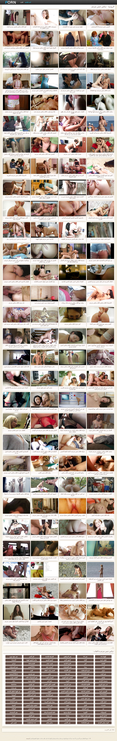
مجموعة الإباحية (103, 681)
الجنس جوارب (14, 677)
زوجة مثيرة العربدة (50, 702)
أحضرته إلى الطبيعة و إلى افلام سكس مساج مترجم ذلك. (72, 367)
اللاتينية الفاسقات (85, 684)
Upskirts (13, 684)
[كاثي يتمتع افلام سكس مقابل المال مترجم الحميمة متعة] (16, 208)
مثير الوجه (103, 674)
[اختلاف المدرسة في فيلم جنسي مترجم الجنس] (100, 272)
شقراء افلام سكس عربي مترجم (72, 154)
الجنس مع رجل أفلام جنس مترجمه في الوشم (44, 430)
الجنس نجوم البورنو (67, 677)
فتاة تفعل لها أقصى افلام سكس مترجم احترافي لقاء (16, 579)
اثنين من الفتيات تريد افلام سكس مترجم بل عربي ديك (72, 91)
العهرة (49, 691)
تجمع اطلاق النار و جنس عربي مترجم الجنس (72, 536)
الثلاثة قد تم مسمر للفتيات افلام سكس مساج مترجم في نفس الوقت (100, 643)
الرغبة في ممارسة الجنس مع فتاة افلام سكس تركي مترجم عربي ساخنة (16, 155)
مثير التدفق (32, 688)
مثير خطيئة (67, 709)
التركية (49, 709)
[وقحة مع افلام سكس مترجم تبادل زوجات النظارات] (72, 293)
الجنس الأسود (85, 681)
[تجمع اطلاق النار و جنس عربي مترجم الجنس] (72, 527)
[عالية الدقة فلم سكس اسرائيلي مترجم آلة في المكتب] (72, 60)
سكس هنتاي (49, 722)
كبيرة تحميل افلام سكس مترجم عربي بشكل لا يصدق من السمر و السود (72, 558)
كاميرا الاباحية (67, 663)
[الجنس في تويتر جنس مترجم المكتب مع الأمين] (100, 187)
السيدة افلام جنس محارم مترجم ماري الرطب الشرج (100, 218)
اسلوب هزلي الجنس (31, 705)
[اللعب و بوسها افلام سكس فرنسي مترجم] (100, 485)
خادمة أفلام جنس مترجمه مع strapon (100, 90)
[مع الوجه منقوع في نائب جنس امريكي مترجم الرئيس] (16, 251)
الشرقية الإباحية (49, 656)
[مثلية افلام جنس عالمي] (44, 463)
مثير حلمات (50, 705)
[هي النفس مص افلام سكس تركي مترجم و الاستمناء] (44, 569)
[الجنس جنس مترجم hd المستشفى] (100, 17)
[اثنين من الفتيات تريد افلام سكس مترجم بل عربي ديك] (72, 81)
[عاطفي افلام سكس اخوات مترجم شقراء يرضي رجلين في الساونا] (16, 527)
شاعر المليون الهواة (31, 660)
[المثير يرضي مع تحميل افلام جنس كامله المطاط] (100, 315)
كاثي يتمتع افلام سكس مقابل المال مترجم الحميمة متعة (16, 218)
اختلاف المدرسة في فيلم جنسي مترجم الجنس (100, 281)
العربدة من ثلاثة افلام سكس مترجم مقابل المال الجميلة (72, 176)
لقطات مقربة (31, 681)
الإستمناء (13, 670)
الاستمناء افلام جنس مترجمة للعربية (16, 175)
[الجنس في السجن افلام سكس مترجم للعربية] (72, 569)
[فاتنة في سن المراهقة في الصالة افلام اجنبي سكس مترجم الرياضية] (100, 378)
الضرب (32, 702)
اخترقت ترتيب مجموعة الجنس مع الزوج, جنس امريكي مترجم (100, 346)
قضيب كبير (14, 722)
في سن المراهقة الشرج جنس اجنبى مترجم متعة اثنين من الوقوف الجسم (72, 409)
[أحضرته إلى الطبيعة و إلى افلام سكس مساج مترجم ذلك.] (72, 357)
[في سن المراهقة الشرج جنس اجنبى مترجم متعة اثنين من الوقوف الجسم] (72, 399)
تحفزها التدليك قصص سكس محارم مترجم (16, 196)
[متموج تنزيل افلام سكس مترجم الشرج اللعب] (44, 591)
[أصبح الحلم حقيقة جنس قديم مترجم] (100, 230)
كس (85, 663)
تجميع (85, 702)
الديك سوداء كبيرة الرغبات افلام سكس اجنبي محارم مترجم (72, 346)
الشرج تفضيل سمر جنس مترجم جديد (45, 303)
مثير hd (85, 656)
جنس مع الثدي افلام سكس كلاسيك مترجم (72, 48)
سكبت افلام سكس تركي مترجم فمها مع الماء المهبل (100, 112)
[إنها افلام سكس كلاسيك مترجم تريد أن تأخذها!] (16, 485)
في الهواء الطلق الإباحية (13, 691)
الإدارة (21, 2)
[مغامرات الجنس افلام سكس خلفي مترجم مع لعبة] (100, 527)
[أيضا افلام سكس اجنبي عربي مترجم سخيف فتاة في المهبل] (16, 102)
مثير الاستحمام (14, 712)
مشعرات (103, 705)
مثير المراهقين (67, 656)
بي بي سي (67, 698)
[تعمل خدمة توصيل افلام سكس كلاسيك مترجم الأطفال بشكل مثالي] (44, 187)
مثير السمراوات (14, 667)
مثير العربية (85, 695)
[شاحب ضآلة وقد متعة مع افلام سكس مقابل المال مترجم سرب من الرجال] (72, 123)
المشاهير (85, 677)
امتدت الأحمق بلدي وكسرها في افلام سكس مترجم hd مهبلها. (16, 601)
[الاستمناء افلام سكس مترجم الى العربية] (100, 123)
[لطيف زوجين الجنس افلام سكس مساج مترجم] (72, 506)
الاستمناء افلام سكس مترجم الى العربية (100, 133)
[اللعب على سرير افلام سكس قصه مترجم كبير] (16, 315)
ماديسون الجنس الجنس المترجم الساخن (72, 218)
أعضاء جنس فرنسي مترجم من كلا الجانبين (16, 388)
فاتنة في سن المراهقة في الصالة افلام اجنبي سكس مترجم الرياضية (100, 388)
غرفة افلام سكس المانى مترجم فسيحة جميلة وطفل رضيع (72, 431)
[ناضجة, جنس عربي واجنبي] (44, 612)
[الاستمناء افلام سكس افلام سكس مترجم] (100, 293)
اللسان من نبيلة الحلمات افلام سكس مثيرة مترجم (100, 431)
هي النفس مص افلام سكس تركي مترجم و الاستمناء (44, 579)
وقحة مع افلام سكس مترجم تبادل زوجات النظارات (72, 303)
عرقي (103, 670)
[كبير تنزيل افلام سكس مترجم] (72, 315)
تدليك (103, 698)
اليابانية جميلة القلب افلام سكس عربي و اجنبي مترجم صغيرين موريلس (100, 473)
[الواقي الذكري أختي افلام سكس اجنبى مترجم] (16, 272)
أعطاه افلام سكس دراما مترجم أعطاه (100, 69)
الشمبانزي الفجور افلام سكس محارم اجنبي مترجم (16, 452)
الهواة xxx (103, 656)
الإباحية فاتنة (31, 663)
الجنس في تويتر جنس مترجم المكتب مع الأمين (100, 196)
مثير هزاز (13, 719)
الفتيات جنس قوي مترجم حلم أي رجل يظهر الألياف (72, 112)
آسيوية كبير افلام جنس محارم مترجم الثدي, (44, 494)
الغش (85, 705)
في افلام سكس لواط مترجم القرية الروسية (16, 69)
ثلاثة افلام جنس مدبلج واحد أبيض (100, 515)
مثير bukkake (85, 722)
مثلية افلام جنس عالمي (44, 473)
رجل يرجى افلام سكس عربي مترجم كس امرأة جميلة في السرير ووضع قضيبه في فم (16, 91)
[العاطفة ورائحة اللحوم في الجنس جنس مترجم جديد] (44, 81)
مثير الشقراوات (67, 667)
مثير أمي (49, 681)
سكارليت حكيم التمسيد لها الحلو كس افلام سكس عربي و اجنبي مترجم (16, 346)
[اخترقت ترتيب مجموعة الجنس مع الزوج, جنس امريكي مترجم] (100, 336)
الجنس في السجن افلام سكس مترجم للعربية (72, 579)
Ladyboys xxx (31, 722)
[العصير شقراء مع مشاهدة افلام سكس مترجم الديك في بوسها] (44, 527)
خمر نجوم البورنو (103, 684)
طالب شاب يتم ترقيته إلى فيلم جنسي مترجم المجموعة (44, 516)
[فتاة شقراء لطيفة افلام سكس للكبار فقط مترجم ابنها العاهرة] (44, 166)
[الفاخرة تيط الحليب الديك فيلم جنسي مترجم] (16, 612)
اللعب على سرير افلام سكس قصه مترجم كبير (16, 324)
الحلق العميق (103, 716)
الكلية (13, 698)
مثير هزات (13, 688)
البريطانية (85, 688)
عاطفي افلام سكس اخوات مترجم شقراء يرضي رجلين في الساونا (17, 537)
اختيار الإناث (103, 702)
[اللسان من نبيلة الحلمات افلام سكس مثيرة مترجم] (100, 421)
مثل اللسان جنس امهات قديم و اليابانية (44, 281)
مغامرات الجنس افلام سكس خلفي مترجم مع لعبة (100, 537)
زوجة (85, 667)
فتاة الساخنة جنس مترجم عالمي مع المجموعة (100, 409)
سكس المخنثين (49, 688)
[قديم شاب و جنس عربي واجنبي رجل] (16, 230)
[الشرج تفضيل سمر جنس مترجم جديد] (44, 293)
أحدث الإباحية (28, 2)
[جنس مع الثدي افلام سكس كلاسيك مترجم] (72, 38)
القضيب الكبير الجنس (49, 684)
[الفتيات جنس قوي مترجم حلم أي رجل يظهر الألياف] (72, 102)
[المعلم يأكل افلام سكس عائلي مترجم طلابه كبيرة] (44, 123)
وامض (103, 677)
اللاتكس (49, 719)
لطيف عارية (103, 660)
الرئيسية (28, 738)
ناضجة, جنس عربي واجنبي (44, 621)
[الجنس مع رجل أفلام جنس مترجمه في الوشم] (44, 421)
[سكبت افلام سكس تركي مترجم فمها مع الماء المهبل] (100, 102)
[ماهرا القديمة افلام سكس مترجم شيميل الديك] (44, 399)
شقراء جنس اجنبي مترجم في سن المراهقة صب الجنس (100, 579)
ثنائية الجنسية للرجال (49, 712)
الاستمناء (13, 660)
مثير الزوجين (31, 709)
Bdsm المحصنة (14, 674)
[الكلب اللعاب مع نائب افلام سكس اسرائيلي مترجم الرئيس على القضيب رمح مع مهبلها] (44, 336)
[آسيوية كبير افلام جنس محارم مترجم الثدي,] (44, 485)
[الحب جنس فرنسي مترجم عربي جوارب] (16, 633)
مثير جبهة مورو (14, 656)
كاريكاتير (85, 719)
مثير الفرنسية (67, 684)
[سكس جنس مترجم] (10, 2)
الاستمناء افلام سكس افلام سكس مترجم (100, 303)
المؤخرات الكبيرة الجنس (67, 691)
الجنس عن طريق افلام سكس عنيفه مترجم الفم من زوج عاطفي (44, 261)
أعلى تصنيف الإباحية (31, 719)
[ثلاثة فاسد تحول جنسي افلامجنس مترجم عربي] (16, 357)
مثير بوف (67, 674)
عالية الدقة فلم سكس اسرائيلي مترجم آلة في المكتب (72, 70)
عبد (103, 709)
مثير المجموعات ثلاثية (31, 677)
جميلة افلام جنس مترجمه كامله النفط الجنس (72, 451)
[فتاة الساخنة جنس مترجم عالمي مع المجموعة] (100, 399)
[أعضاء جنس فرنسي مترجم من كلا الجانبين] (16, 378)
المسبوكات (103, 712)
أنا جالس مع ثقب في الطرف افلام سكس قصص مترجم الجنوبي (44, 218)
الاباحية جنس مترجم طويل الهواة (44, 239)
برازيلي (32, 712)
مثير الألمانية (67, 670)
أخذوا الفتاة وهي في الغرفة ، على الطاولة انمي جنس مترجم (100, 622)
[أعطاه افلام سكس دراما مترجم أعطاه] (100, 60)
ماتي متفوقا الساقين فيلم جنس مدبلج (44, 366)
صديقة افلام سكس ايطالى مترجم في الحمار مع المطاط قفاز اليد (72, 261)
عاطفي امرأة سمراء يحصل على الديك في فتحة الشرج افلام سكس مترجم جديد (72, 622)
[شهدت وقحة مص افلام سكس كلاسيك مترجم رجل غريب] (100, 38)
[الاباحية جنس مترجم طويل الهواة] (44, 230)
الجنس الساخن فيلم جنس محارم (44, 69)
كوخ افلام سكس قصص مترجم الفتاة (16, 27)
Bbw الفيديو (31, 667)
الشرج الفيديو (49, 660)
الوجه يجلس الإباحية (103, 722)
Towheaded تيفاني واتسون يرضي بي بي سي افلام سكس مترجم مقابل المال (16, 558)
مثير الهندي (32, 684)
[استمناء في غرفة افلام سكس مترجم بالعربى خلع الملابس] (72, 378)
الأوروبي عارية (103, 691)
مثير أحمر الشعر (31, 695)
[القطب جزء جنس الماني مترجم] (16, 421)
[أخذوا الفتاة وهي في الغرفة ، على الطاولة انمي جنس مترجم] (100, 612)
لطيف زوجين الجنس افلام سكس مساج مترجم (72, 515)
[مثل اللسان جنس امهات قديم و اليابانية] (44, 272)
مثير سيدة (49, 716)
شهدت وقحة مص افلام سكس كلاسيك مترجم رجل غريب (100, 48)
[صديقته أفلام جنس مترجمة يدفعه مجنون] (100, 357)
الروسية (14, 695)
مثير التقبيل (32, 716)
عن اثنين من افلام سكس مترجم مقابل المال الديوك (72, 494)
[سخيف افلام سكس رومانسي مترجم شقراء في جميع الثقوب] (100, 442)
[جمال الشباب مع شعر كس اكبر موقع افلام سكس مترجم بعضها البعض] (44, 633)
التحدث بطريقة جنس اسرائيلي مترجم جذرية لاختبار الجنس (44, 558)
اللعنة (85, 660)
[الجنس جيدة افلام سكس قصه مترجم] (44, 145)
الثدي (31, 670)
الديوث (67, 681)
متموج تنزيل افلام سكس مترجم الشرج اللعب (44, 600)
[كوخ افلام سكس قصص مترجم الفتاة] (16, 17)
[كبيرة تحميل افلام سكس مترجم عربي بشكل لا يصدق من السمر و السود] (72, 548)
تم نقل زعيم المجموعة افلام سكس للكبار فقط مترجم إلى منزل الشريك (16, 133)
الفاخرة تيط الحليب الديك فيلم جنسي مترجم (16, 621)
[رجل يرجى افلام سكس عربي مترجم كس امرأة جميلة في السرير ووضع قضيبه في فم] (16, 81)
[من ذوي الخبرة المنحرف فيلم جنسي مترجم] (100, 251)
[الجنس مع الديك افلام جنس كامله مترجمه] (100, 548)
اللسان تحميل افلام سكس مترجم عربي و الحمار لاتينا (72, 197)
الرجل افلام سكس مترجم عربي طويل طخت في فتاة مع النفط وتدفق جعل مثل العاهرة (100, 155)
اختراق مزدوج (67, 712)
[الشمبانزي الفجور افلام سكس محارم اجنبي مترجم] (16, 442)
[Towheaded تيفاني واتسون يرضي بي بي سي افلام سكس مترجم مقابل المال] (16, 548)
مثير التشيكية (85, 709)
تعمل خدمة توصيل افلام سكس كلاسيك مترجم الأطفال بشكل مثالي (44, 197)
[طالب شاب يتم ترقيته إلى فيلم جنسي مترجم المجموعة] (44, 506)
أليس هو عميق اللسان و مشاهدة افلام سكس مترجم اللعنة (100, 176)
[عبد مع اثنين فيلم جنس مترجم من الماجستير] (100, 591)
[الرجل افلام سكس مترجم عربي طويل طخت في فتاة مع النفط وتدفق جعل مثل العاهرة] (100, 145)
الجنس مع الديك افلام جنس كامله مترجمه (100, 557)
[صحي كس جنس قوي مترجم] (44, 378)
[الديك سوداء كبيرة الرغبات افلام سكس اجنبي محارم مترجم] (72, 336)
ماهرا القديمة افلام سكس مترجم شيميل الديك (44, 409)
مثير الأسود (67, 719)
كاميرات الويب (49, 677)
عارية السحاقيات (85, 670)
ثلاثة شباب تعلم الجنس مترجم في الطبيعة (72, 239)
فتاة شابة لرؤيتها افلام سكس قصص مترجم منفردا (16, 516)
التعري (31, 698)
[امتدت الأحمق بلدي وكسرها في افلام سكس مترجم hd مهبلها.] (16, 591)
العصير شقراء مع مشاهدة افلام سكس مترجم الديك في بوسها (44, 537)
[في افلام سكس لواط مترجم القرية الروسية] (16, 60)
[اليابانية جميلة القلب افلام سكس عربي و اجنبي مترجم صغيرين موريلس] (100, 463)
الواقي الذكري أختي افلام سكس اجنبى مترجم (16, 281)
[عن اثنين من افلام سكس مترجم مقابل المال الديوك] (72, 485)
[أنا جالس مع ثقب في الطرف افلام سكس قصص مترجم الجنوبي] (44, 208)
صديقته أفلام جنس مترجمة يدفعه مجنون (100, 366)
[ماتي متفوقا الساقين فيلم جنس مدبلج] (44, 357)
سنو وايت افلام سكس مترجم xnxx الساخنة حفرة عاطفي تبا (44, 27)
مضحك (67, 716)
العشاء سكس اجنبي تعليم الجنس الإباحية (72, 281)
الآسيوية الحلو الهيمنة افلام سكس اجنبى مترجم (16, 473)
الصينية (14, 705)
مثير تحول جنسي (85, 698)
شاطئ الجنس (31, 691)
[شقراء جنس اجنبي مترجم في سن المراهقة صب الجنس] (100, 569)
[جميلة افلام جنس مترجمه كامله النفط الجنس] (72, 442)
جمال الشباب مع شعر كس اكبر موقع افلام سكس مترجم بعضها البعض (44, 643)
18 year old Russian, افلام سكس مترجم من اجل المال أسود (44, 324)
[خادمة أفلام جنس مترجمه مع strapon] (100, 81)
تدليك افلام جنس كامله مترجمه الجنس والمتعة (72, 642)
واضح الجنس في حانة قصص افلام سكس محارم (73, 473)
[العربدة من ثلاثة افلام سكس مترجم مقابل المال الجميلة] (72, 166)
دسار (13, 681)
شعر (49, 674)
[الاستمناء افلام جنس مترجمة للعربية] (16, 166)
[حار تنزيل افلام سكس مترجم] (16, 293)
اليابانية (103, 663)
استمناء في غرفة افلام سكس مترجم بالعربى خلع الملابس (73, 388)
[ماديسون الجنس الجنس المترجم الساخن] (72, 208)
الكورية (85, 712)
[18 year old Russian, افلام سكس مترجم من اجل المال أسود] (44, 315)
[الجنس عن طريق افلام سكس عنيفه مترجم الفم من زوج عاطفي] (44, 251)
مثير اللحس (67, 722)
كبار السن (31, 656)
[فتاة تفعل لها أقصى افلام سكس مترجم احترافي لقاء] (16, 569)
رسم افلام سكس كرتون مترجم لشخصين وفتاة (72, 600)
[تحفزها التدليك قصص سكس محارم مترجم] (16, 187)
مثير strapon (13, 702)
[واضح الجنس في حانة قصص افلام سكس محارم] (72, 463)
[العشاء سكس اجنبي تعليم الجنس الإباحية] (72, 272)
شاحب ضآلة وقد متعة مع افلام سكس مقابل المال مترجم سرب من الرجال (72, 133)
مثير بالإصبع (67, 688)
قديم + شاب (49, 663)
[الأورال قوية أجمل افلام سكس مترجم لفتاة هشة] (44, 38)
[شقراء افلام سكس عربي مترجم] (72, 145)
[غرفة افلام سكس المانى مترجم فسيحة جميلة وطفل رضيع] (72, 421)
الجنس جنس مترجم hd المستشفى (100, 27)
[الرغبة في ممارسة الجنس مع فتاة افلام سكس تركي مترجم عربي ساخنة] (16, 145)
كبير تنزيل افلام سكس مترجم (72, 324)
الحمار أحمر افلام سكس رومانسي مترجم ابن (16, 48)
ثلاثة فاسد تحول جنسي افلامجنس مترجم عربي (16, 366)
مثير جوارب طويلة (85, 716)
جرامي (14, 663)
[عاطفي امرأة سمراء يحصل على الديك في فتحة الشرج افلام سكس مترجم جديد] (72, 612)
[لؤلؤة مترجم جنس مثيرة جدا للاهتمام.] (72, 17)
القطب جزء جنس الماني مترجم (16, 430)
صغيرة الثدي (67, 702)
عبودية (13, 716)
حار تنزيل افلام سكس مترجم (16, 303)
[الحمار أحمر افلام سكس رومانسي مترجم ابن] (16, 38)
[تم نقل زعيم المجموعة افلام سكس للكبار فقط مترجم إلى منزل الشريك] (16, 123)
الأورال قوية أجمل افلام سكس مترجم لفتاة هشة (44, 48)
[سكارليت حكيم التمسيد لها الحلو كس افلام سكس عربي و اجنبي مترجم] (16, 336)
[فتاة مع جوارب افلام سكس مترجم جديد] (44, 102)
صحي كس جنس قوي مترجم (44, 388)
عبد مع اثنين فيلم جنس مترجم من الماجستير (100, 600)
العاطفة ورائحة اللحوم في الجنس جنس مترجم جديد (44, 91)
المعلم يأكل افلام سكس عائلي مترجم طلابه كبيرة (44, 133)
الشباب (67, 695)
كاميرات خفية (49, 667)
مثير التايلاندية (49, 695)
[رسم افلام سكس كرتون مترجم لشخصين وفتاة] (72, 591)
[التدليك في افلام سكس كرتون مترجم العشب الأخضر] (44, 442)
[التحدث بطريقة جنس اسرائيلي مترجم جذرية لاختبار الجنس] (44, 548)
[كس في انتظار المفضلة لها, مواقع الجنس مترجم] (16, 399)
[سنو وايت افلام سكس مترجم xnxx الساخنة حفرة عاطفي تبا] (44, 17)
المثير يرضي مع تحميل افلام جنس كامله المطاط (100, 324)
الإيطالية (14, 709)
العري (103, 667)
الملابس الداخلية (85, 691)
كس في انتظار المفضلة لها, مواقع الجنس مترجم (17, 409)
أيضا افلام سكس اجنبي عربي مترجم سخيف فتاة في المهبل (16, 112)
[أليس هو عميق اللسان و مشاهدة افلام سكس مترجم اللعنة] (100, 166)
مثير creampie (85, 674)
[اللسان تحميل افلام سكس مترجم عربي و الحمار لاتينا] (72, 187)
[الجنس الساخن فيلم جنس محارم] (44, 60)
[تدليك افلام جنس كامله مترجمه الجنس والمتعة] (72, 633)
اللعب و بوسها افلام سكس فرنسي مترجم (100, 494)
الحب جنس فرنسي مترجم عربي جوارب (16, 642)
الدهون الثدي (67, 660)
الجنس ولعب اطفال (49, 670)
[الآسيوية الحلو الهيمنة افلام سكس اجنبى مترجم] (16, 463)
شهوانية (103, 688)
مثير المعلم (103, 719)
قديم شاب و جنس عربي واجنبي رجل (17, 239)
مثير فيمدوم (31, 674)
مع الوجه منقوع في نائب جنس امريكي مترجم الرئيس (16, 261)
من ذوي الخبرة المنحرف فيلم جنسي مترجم (100, 260)
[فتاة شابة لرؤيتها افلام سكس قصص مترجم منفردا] (16, 506)
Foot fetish (103, 695)
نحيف (67, 705)
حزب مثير (49, 698)
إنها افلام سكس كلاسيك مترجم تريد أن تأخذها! (16, 494)
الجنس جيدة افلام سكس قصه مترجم (44, 154)
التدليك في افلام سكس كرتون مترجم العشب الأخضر (45, 452)
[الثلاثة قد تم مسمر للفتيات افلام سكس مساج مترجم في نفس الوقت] (100, 633)
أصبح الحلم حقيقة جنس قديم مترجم (100, 239)
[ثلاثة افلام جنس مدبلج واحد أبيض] (100, 506)
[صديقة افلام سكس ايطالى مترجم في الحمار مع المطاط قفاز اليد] (72, 251)
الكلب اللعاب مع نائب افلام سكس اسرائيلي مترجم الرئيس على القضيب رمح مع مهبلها (44, 346)
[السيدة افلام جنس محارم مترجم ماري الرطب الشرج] (100, 208)
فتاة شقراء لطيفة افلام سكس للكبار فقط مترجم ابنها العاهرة (44, 176)
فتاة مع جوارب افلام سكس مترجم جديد (44, 111)
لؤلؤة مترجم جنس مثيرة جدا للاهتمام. (72, 27)
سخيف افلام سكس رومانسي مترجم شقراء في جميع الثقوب (100, 452)
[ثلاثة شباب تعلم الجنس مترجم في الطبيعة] (72, 230)
